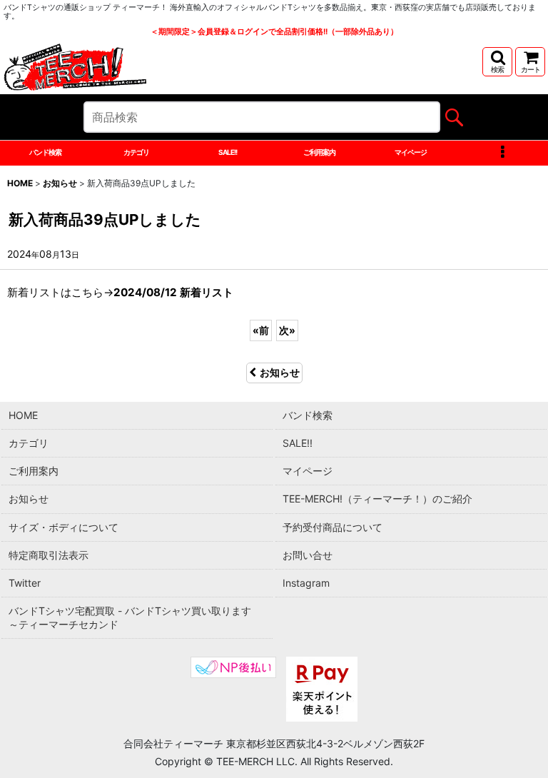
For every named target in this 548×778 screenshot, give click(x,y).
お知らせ (280, 372)
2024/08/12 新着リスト (173, 292)
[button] (497, 61)
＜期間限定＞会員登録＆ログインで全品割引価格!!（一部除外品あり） (274, 31)
